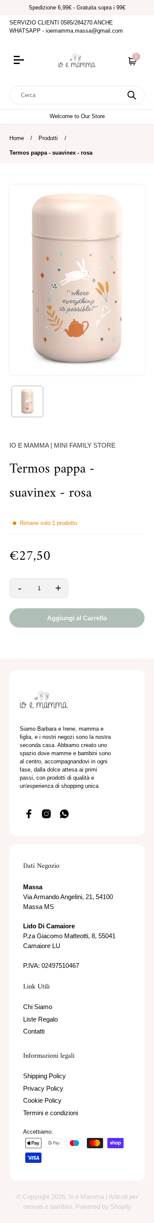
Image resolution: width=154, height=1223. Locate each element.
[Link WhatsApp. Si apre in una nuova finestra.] (65, 814)
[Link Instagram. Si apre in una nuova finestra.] (47, 814)
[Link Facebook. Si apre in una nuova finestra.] (29, 814)
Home (16, 138)
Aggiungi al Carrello (77, 618)
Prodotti (48, 138)
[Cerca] (132, 95)
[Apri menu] (27, 61)
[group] (27, 402)
